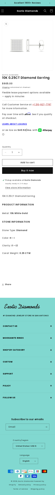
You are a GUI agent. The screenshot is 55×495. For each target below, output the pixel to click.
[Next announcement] (50, 3)
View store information (18, 187)
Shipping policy (38, 489)
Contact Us (27, 326)
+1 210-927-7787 (41, 104)
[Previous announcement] (5, 3)
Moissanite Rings (27, 338)
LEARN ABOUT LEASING (14, 124)
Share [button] (8, 284)
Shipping (6, 87)
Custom (27, 362)
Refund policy (24, 485)
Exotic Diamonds (25, 481)
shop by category (27, 350)
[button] (45, 11)
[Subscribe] (46, 427)
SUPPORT (27, 374)
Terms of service (20, 489)
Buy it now (27, 170)
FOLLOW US (27, 397)
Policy (27, 385)
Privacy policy (40, 485)
